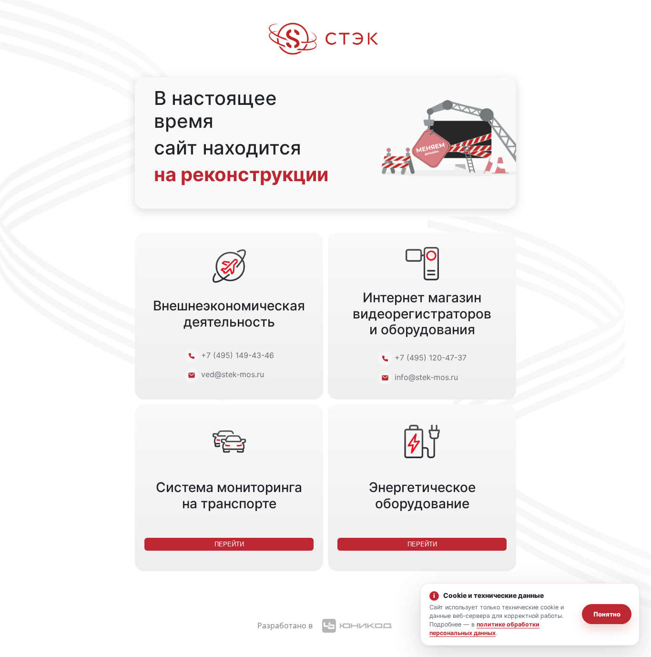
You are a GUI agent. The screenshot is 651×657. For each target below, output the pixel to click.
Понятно (606, 614)
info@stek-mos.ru (426, 377)
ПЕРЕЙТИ (229, 544)
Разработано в (285, 625)
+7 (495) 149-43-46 (237, 355)
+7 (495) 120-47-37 (431, 357)
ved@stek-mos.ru (232, 375)
